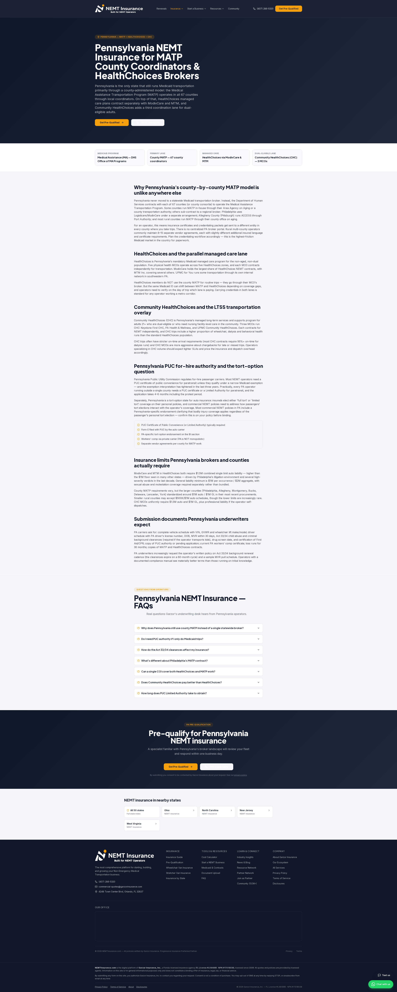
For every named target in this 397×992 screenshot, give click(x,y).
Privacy (289, 951)
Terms (299, 951)
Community (233, 8)
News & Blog (243, 862)
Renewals (162, 8)
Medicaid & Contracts (212, 867)
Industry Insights (245, 857)
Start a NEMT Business (213, 862)
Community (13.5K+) (247, 883)
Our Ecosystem (280, 862)
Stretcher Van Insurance (178, 873)
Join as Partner (244, 878)
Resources (215, 8)
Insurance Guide (174, 857)
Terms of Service (281, 878)
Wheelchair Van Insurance (179, 867)
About (131, 987)
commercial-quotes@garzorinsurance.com (120, 886)
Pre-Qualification (174, 862)
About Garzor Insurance (285, 857)
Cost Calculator (209, 857)
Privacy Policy (280, 873)
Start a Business (195, 8)
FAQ (204, 878)
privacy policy (240, 775)
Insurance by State (175, 878)
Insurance (176, 8)
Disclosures (279, 883)
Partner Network (245, 873)
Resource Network (246, 867)
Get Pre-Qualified (288, 8)
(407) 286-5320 (265, 8)
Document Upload (211, 873)
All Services (279, 867)
